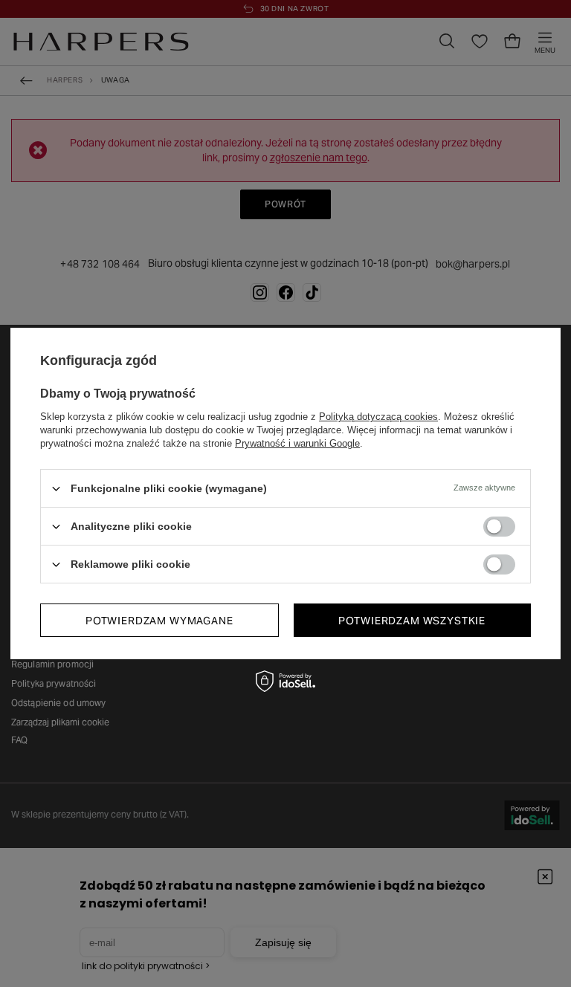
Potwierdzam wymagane (159, 620)
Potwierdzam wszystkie (411, 620)
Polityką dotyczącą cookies (378, 416)
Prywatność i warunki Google (297, 443)
